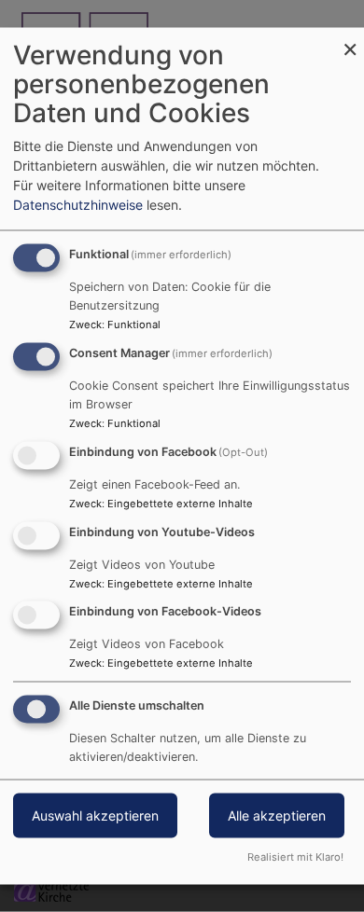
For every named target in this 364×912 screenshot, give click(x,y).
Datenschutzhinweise (78, 205)
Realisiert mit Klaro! (295, 857)
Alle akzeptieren (277, 815)
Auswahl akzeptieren (95, 815)
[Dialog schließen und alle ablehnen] (350, 39)
